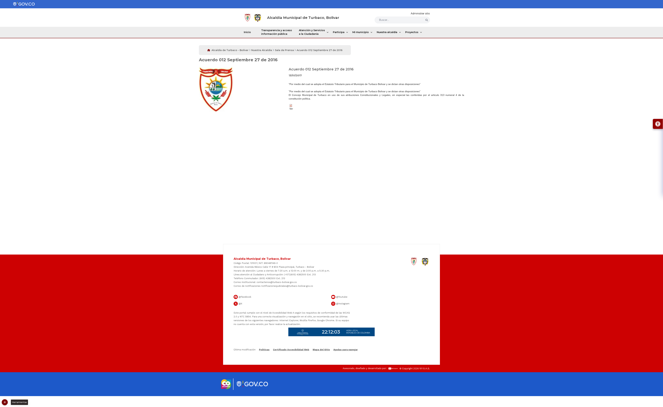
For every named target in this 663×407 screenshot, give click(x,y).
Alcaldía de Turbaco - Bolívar (230, 50)
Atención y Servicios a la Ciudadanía (312, 32)
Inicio (247, 32)
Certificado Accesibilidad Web (291, 349)
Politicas (264, 349)
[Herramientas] (5, 402)
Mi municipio (360, 32)
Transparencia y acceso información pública (276, 32)
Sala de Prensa (284, 50)
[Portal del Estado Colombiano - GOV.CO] (24, 4)
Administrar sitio (420, 13)
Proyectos (411, 32)
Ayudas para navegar (345, 349)
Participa (338, 32)
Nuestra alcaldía (387, 32)
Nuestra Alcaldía (261, 50)
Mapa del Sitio (321, 349)
